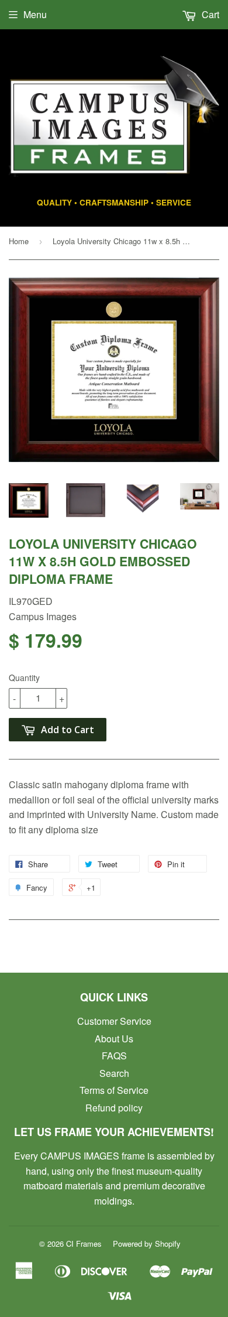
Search (114, 1073)
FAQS (114, 1055)
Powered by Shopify (147, 1243)
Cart (209, 14)
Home (19, 241)
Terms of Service (114, 1090)
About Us (114, 1038)
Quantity (24, 677)
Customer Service (114, 1021)
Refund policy (114, 1107)
